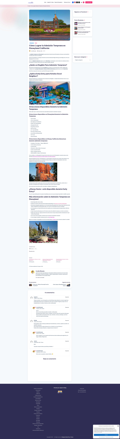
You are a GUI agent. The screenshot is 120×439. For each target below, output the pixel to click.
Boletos (38, 391)
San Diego (38, 420)
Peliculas (38, 412)
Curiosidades (38, 398)
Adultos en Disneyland (38, 388)
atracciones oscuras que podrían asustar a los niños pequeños (44, 156)
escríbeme (54, 219)
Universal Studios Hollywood (38, 430)
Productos (38, 415)
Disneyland (38, 401)
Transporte (38, 428)
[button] (88, 2)
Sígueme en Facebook (80, 12)
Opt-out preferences (82, 391)
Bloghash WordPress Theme (67, 437)
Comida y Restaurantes (38, 396)
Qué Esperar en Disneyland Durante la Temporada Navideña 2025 (84, 32)
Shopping (38, 422)
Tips (38, 427)
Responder (67, 307)
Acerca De (82, 388)
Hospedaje (38, 403)
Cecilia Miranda (40, 271)
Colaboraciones (38, 395)
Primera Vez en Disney (38, 413)
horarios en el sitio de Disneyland (60, 203)
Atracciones (38, 390)
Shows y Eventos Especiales (38, 423)
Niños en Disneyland (38, 406)
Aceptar (106, 434)
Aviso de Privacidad (82, 390)
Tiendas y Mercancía (38, 425)
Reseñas (38, 418)
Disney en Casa (38, 400)
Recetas (38, 416)
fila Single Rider (51, 217)
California (38, 393)
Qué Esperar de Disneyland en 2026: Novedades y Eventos (84, 23)
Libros (38, 405)
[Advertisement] (82, 45)
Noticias (38, 408)
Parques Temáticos (38, 410)
